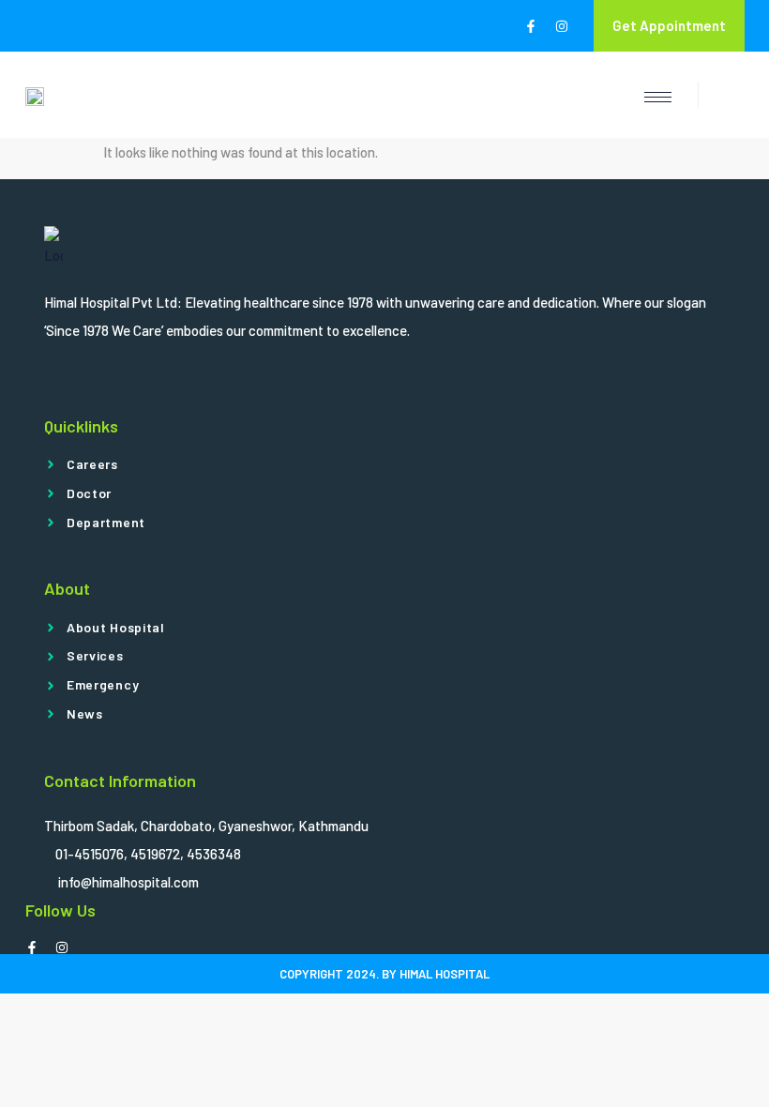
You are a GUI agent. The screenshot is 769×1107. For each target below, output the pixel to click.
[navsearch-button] (721, 95)
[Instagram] (562, 26)
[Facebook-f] (531, 26)
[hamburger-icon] (658, 97)
